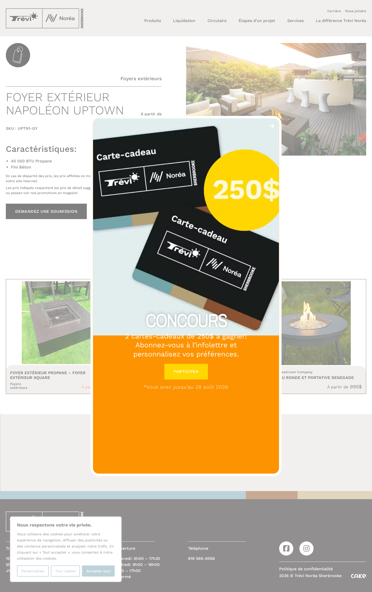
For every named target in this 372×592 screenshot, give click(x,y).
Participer (186, 371)
